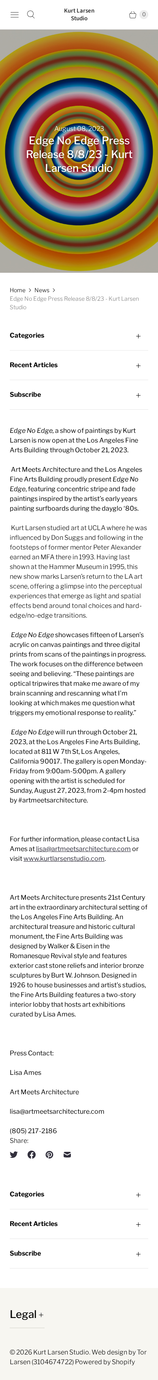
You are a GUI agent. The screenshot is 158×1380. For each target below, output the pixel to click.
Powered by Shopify (105, 1362)
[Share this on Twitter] (16, 1155)
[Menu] (14, 14)
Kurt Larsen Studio (61, 1352)
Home (18, 290)
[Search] (31, 14)
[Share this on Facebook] (32, 1155)
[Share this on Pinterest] (49, 1155)
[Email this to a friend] (67, 1155)
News (41, 290)
